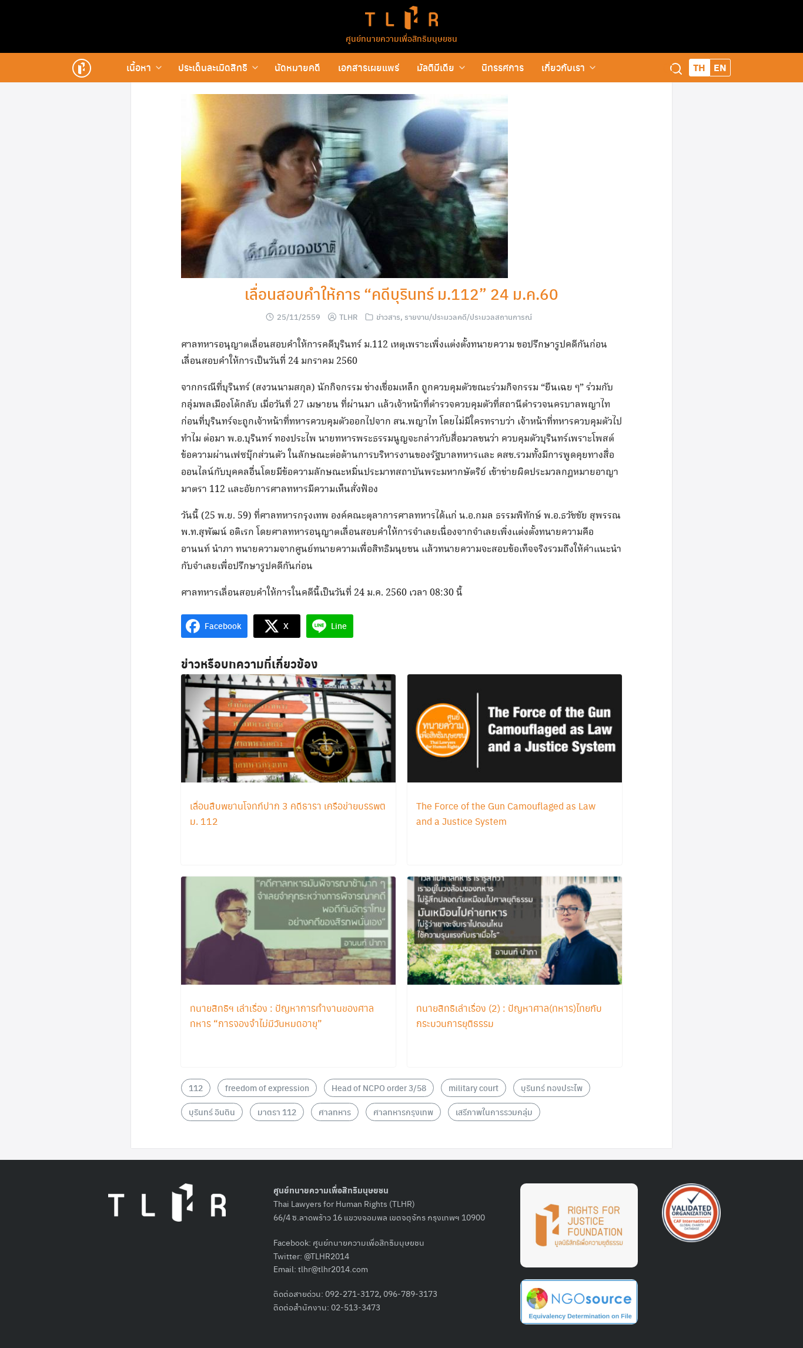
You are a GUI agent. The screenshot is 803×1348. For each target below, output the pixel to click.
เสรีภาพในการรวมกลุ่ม (494, 1112)
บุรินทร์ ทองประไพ (552, 1087)
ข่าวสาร (388, 316)
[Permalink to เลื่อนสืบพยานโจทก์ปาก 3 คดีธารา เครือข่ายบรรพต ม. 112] (288, 729)
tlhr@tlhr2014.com (333, 1269)
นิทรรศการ (502, 67)
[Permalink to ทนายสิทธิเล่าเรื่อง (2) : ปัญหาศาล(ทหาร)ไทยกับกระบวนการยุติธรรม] (514, 931)
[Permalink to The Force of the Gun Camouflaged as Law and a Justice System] (514, 729)
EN (720, 67)
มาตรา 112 (276, 1112)
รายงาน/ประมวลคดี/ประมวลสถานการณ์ (468, 316)
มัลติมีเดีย (435, 67)
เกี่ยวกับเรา (563, 67)
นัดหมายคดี (297, 67)
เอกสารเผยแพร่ (368, 67)
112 (196, 1087)
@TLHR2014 (326, 1256)
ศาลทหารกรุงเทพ (403, 1112)
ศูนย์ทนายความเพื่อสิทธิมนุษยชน (401, 38)
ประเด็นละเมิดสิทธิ (212, 67)
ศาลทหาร (335, 1112)
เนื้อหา (138, 67)
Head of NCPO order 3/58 (379, 1087)
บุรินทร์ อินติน (212, 1112)
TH (699, 67)
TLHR (348, 316)
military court (473, 1087)
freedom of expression (267, 1087)
